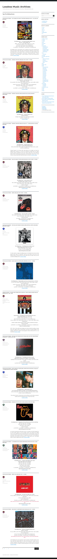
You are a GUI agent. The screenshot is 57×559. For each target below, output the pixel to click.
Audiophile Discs (44, 21)
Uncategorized (5, 101)
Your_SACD (4, 406)
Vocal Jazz (44, 54)
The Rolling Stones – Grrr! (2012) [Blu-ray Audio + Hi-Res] (15, 192)
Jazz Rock (44, 76)
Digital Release (44, 32)
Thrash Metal (45, 51)
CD (42, 33)
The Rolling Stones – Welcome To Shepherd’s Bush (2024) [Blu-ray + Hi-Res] (19, 509)
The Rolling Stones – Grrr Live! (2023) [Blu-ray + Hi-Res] (14, 474)
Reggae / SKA (44, 64)
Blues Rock (4, 300)
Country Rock (45, 70)
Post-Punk (44, 78)
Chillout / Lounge (45, 38)
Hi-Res (43, 27)
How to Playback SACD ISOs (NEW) (47, 98)
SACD (43, 28)
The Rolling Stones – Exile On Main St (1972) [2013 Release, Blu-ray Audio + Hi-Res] (20, 159)
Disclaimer (44, 106)
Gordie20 (4, 341)
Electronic (43, 43)
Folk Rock (44, 71)
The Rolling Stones (5, 27)
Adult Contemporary (46, 58)
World (43, 88)
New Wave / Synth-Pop (45, 56)
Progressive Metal (45, 49)
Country (43, 41)
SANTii (3, 64)
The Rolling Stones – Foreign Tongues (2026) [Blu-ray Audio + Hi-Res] (17, 59)
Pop (42, 57)
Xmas (43, 89)
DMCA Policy (44, 107)
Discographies (44, 22)
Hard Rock (44, 74)
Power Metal (45, 48)
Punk (44, 82)
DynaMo (4, 230)
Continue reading (16, 55)
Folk (43, 44)
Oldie (44, 62)
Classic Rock (4, 166)
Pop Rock (4, 66)
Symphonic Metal (45, 50)
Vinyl (43, 31)
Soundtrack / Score (45, 87)
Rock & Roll (4, 26)
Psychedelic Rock (45, 81)
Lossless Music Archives (16, 6)
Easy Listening (45, 61)
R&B (43, 63)
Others (43, 90)
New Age (43, 55)
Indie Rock (44, 75)
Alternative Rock (45, 67)
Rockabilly (44, 84)
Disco (43, 42)
